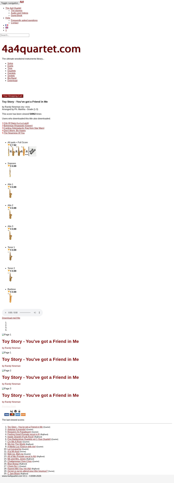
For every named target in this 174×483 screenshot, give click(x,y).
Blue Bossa (13, 464)
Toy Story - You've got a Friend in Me (25, 427)
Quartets (11, 71)
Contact (14, 23)
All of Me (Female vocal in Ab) (21, 456)
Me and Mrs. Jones (16, 459)
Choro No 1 (13, 466)
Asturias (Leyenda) (16, 429)
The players (16, 10)
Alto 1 (12, 185)
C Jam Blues (13, 473)
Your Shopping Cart (12, 96)
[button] (6, 406)
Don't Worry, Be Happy (15, 130)
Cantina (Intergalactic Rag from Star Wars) (24, 128)
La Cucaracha (14, 449)
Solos (10, 63)
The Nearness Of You (14, 133)
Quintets (11, 73)
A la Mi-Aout (13, 451)
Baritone (12, 290)
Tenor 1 (12, 248)
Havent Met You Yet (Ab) (19, 468)
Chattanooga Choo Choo (19, 461)
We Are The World (16, 444)
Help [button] (7, 18)
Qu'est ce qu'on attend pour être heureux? (27, 471)
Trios (9, 68)
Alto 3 (12, 227)
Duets (10, 66)
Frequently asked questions (24, 20)
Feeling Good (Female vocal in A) (23, 434)
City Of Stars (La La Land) (16, 123)
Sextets (11, 76)
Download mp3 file (11, 318)
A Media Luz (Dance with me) (21, 446)
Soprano (12, 164)
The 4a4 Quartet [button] (13, 8)
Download (12, 80)
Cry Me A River (14, 442)
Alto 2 (12, 206)
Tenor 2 (12, 269)
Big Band (11, 78)
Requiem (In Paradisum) (19, 432)
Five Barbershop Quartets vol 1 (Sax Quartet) (29, 439)
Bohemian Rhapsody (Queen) (18, 125)
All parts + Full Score (18, 143)
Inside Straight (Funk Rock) (20, 437)
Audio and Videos (19, 13)
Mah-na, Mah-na (15, 454)
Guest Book (16, 15)
